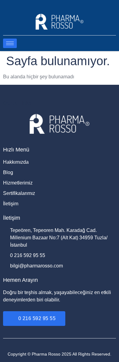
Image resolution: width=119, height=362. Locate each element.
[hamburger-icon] (10, 43)
